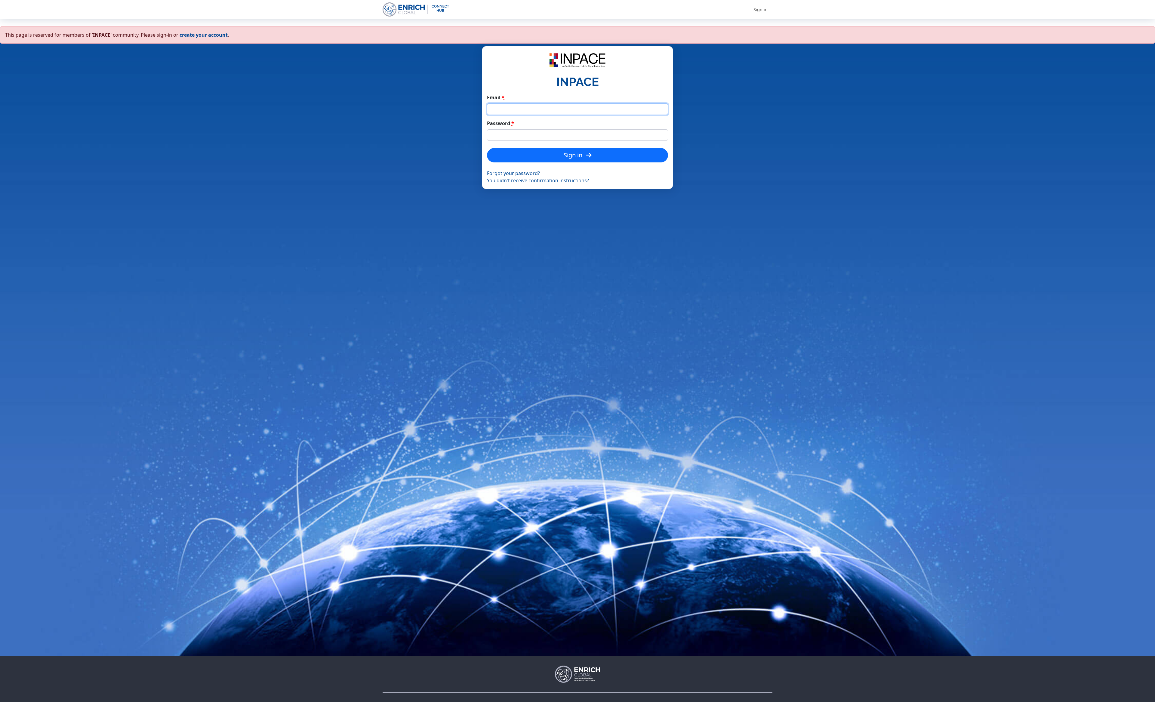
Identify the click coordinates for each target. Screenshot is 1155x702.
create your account (204, 35)
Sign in (760, 9)
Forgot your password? (513, 173)
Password (500, 123)
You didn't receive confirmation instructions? (538, 180)
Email (495, 97)
